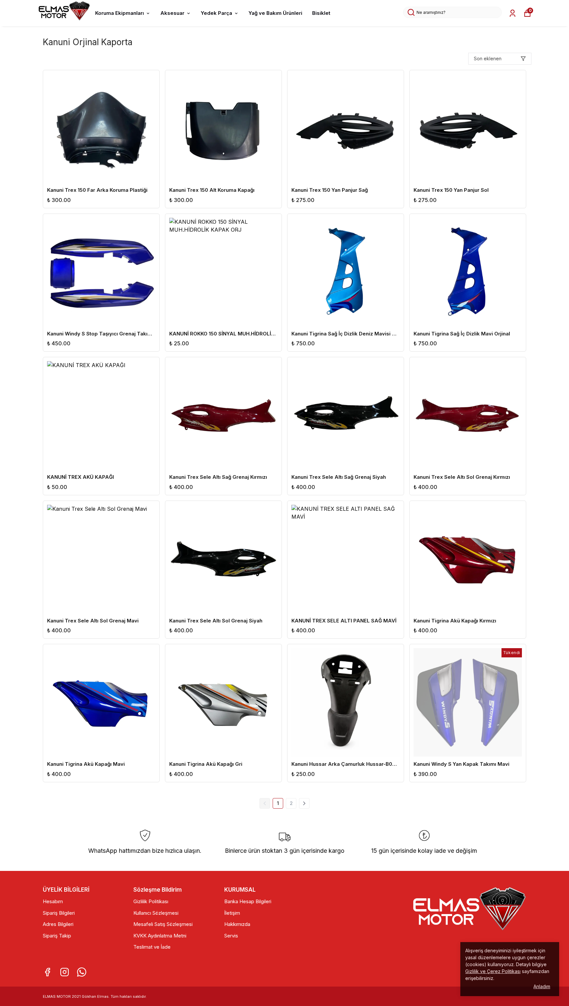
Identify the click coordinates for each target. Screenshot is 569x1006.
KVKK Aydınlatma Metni (159, 936)
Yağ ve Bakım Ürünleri (275, 13)
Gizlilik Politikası (150, 901)
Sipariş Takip (57, 936)
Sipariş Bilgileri (59, 913)
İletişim (232, 913)
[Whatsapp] (81, 972)
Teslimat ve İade (152, 947)
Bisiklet (321, 13)
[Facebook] (47, 972)
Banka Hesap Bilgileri (247, 901)
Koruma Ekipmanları (119, 13)
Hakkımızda (237, 924)
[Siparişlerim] (512, 13)
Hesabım (53, 901)
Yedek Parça (216, 13)
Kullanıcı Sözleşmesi (155, 913)
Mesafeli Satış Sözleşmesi (163, 924)
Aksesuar (172, 13)
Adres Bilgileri (58, 924)
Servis (231, 936)
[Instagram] (64, 972)
